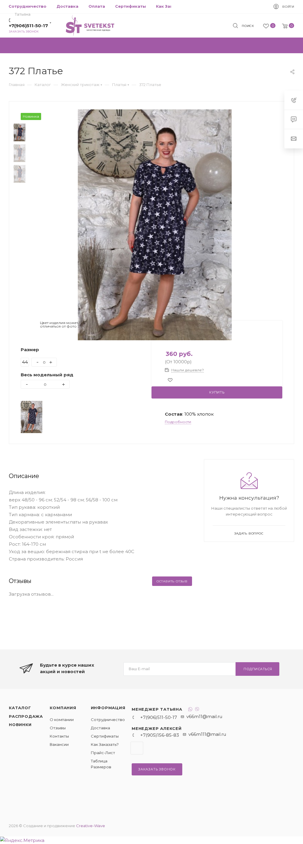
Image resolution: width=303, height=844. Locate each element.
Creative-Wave (90, 825)
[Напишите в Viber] (197, 710)
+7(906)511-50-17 (28, 25)
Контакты (59, 736)
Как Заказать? (105, 744)
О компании (62, 719)
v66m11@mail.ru (204, 716)
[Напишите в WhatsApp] (190, 710)
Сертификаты (105, 736)
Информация (108, 707)
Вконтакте (136, 748)
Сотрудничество (108, 719)
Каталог (20, 707)
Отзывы (58, 727)
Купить (217, 392)
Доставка (100, 727)
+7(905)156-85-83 (159, 735)
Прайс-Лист (103, 752)
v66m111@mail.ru (207, 734)
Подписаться (258, 669)
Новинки (20, 724)
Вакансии (59, 744)
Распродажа (26, 716)
